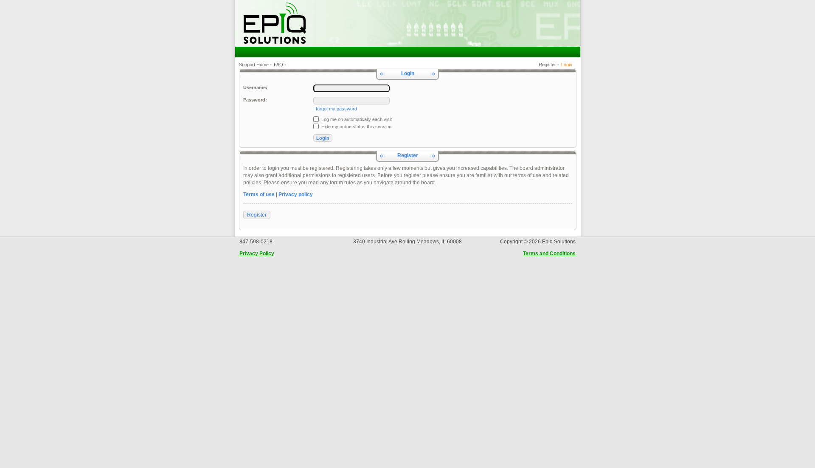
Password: (255, 99)
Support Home (254, 64)
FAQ (278, 64)
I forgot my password (335, 108)
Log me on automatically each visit (356, 119)
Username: (255, 87)
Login (566, 64)
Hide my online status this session (355, 126)
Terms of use (259, 194)
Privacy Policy (256, 254)
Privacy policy (295, 194)
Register (547, 64)
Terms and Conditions (549, 254)
